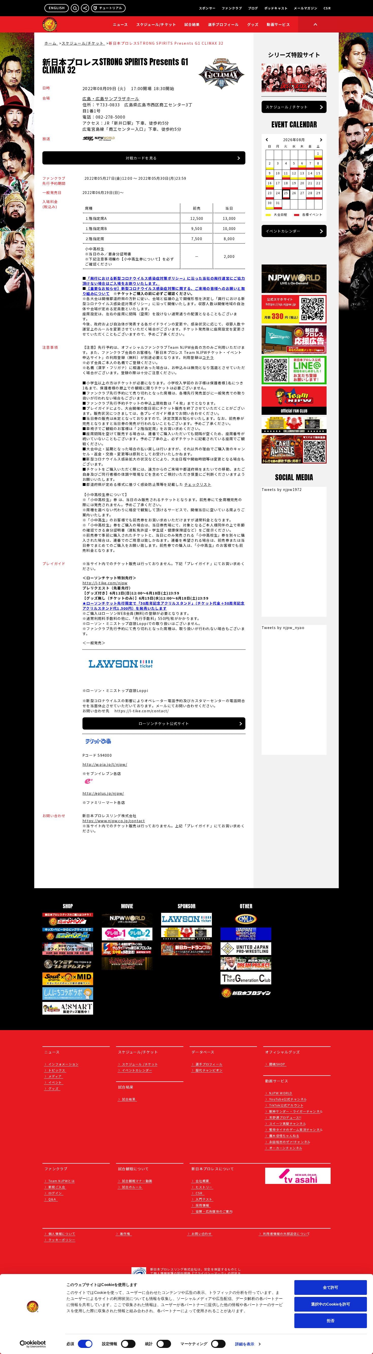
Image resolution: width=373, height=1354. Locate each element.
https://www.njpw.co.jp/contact (113, 820)
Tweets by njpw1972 (282, 489)
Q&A (52, 1199)
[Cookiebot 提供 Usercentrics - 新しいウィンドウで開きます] (33, 1344)
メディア (55, 1076)
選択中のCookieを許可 (330, 1304)
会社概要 (202, 1181)
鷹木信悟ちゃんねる (284, 1135)
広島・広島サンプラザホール (110, 98)
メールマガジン (305, 8)
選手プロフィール (223, 24)
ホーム (51, 43)
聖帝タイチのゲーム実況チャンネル (296, 1129)
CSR (327, 8)
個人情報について (61, 1233)
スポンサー (207, 8)
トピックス (56, 1070)
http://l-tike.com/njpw (105, 582)
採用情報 (202, 1205)
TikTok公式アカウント (286, 1105)
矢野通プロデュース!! (285, 1117)
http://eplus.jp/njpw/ (103, 793)
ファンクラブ (232, 8)
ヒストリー (204, 1187)
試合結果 (192, 24)
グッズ (53, 1088)
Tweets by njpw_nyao (283, 627)
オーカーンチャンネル (286, 1148)
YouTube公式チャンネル (288, 1099)
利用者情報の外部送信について (286, 1233)
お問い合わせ (202, 1233)
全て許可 (330, 1287)
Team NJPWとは (61, 1181)
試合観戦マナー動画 (137, 1181)
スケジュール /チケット (140, 1064)
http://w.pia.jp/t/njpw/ (104, 764)
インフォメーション (63, 1064)
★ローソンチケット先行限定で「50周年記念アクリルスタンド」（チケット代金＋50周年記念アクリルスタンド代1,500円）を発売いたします (163, 606)
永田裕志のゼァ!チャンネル (290, 1142)
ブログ (253, 8)
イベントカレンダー (283, 231)
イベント (55, 1082)
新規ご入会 (56, 1187)
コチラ (208, 357)
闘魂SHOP (277, 1064)
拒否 (330, 1320)
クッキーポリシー (61, 1239)
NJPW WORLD (280, 1093)
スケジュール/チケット (156, 24)
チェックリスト (197, 484)
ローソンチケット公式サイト (164, 723)
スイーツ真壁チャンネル (287, 1123)
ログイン (55, 1193)
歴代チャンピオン (209, 1070)
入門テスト (204, 1199)
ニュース (120, 24)
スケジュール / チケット (287, 106)
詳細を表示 (245, 1344)
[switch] (128, 1344)
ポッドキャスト (276, 8)
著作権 (125, 1233)
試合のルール (132, 1187)
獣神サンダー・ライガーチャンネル (296, 1111)
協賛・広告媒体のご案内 (214, 1211)
